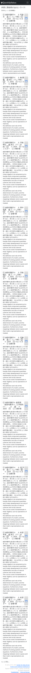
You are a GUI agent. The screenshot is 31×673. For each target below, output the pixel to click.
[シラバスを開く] (26, 18)
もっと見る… (5, 662)
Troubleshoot (15, 672)
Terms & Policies (25, 672)
